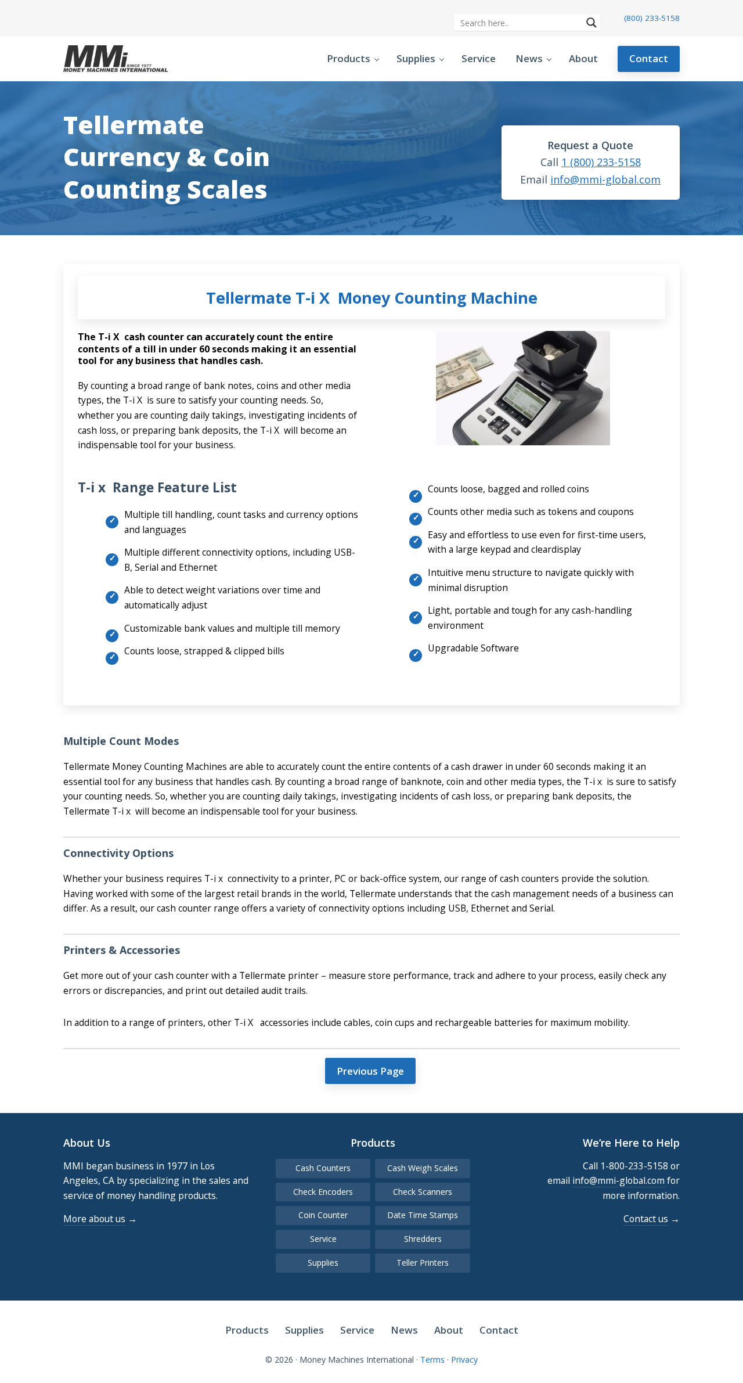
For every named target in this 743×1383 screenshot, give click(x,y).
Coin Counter (323, 1214)
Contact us (645, 1218)
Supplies (323, 1262)
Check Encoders (323, 1191)
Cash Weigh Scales (422, 1167)
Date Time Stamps (422, 1214)
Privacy (464, 1359)
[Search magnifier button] (591, 23)
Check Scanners (422, 1191)
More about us (94, 1218)
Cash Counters (323, 1167)
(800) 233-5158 (652, 18)
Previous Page (370, 1071)
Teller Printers (422, 1262)
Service (323, 1238)
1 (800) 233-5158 (601, 162)
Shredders (423, 1238)
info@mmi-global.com (605, 179)
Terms (432, 1359)
